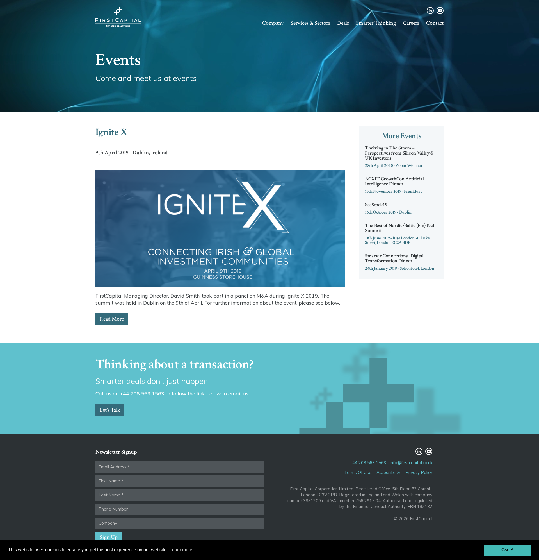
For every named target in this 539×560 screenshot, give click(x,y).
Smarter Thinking (376, 23)
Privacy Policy (418, 472)
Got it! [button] (507, 550)
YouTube (440, 10)
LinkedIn (430, 10)
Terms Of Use (357, 472)
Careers (411, 23)
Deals (343, 23)
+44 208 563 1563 (368, 462)
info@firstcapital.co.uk (411, 462)
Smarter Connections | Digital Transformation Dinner (394, 258)
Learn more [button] (181, 549)
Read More (112, 319)
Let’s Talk (110, 410)
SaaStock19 (376, 204)
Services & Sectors (310, 23)
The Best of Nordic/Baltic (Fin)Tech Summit (400, 228)
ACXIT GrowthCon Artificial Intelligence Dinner (394, 181)
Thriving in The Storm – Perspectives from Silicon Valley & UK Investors (399, 153)
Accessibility (388, 472)
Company (273, 23)
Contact (435, 23)
